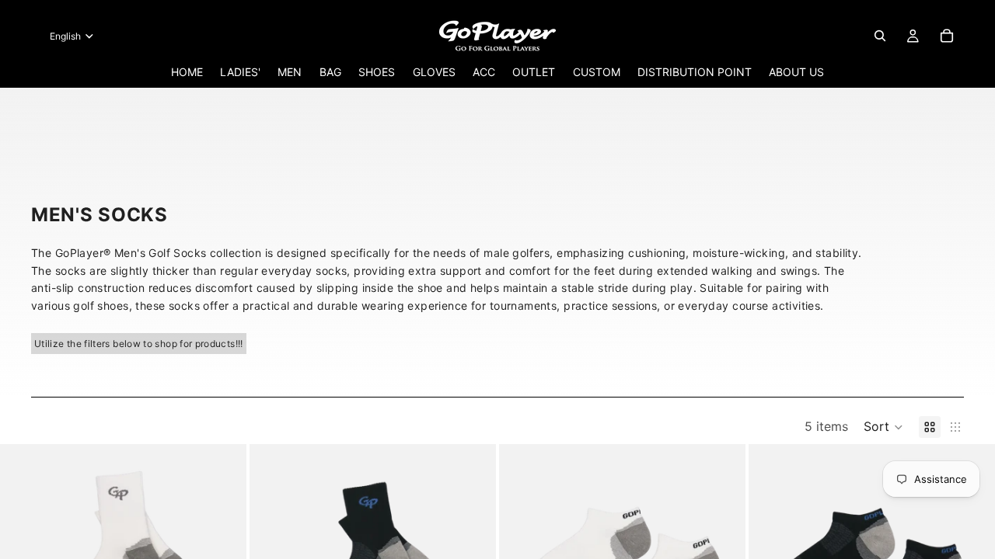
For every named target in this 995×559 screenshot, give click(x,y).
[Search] (880, 36)
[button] (883, 427)
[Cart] (947, 36)
